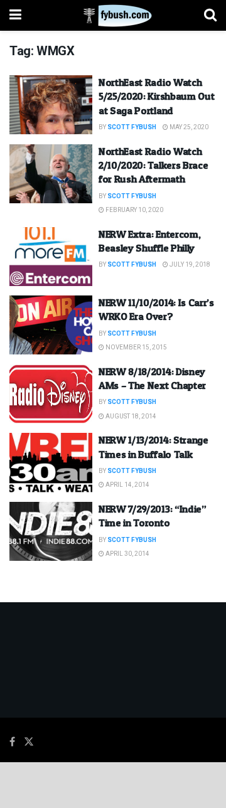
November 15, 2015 (135, 347)
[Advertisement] (113, 784)
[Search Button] (210, 15)
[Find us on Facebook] (12, 742)
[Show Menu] (15, 15)
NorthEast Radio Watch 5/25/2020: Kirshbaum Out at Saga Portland (156, 96)
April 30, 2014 (126, 554)
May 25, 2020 (188, 127)
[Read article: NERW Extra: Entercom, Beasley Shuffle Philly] (50, 256)
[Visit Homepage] (112, 15)
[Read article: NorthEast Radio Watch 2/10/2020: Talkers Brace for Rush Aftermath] (50, 173)
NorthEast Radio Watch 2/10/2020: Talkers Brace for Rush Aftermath (153, 165)
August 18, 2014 (130, 416)
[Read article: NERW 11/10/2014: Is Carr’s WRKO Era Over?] (50, 324)
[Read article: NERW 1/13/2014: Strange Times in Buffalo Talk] (50, 462)
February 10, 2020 (133, 210)
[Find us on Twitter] (29, 742)
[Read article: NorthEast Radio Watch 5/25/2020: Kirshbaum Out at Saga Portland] (50, 104)
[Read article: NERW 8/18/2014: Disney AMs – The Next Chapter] (50, 393)
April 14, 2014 (126, 485)
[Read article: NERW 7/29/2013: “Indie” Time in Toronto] (50, 531)
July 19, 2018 (189, 264)
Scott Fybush (131, 127)
